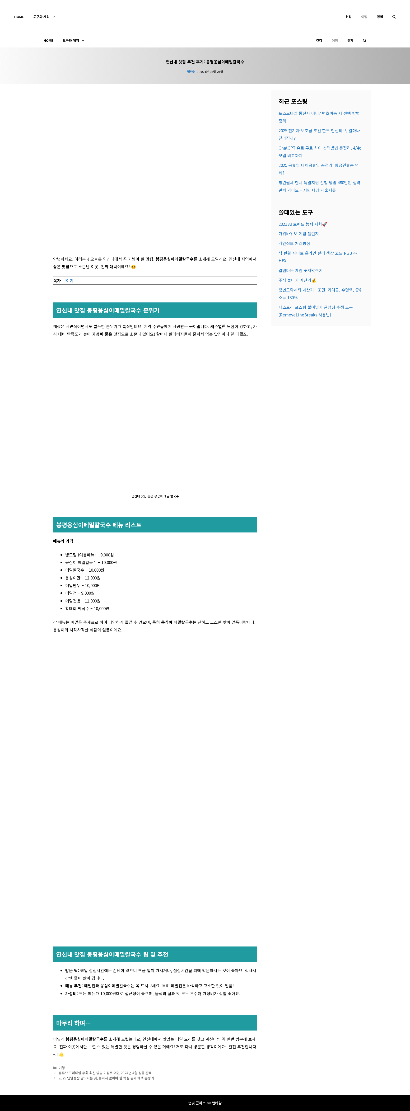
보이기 (68, 280)
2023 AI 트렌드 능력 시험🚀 (303, 224)
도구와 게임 (41, 16)
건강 (348, 16)
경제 (380, 16)
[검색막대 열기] (394, 16)
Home (19, 16)
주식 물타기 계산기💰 (297, 280)
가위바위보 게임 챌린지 (299, 233)
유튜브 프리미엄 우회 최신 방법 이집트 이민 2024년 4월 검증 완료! (106, 1072)
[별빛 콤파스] (205, 40)
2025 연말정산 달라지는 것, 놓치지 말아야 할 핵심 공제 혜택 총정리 (106, 1077)
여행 (364, 16)
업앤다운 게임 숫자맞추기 (301, 270)
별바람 (191, 71)
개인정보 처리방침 (294, 243)
